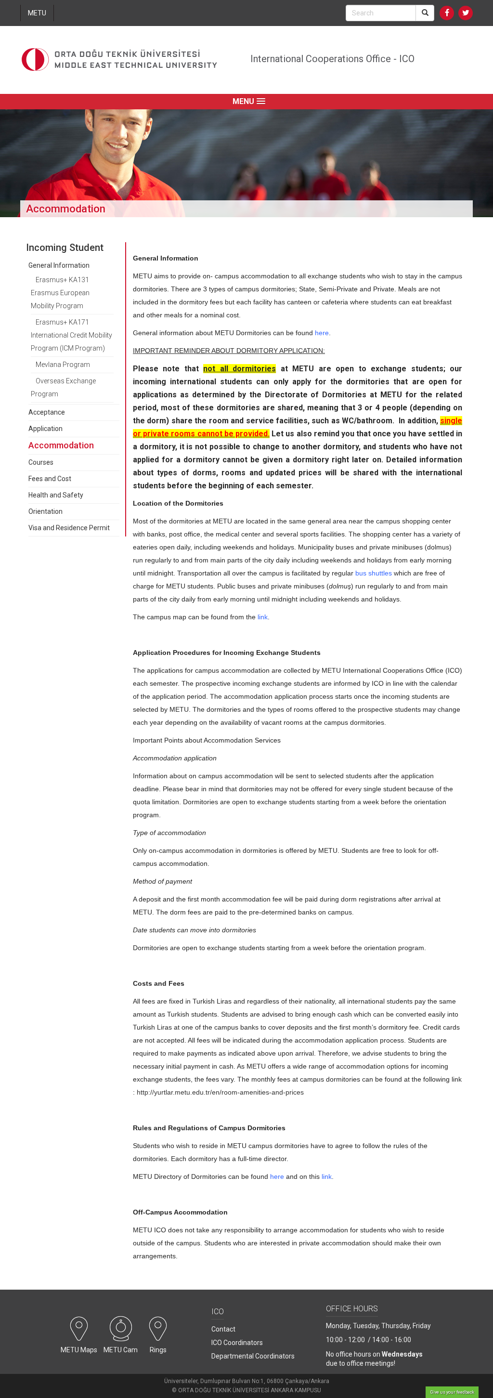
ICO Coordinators (237, 1342)
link (263, 617)
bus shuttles (373, 573)
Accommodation (61, 445)
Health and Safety (55, 495)
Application (45, 428)
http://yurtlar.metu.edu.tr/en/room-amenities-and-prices (220, 1092)
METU (37, 13)
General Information (59, 265)
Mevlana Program (63, 364)
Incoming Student (65, 247)
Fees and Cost (49, 479)
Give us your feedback (452, 1392)
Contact (223, 1329)
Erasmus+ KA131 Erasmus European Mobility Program (60, 293)
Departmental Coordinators (253, 1356)
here (322, 333)
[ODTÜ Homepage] (119, 60)
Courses (40, 462)
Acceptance (46, 412)
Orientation (45, 511)
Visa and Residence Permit (69, 528)
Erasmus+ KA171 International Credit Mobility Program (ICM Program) (71, 335)
